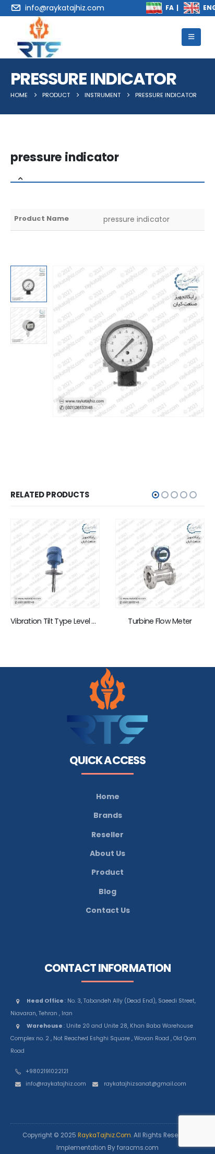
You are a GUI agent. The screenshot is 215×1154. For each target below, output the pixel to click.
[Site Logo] (39, 37)
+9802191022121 (47, 1071)
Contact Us (108, 910)
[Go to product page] (55, 563)
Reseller (107, 834)
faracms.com (138, 1148)
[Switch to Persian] (154, 8)
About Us (107, 853)
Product (107, 872)
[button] (65, 341)
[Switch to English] (192, 8)
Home (108, 796)
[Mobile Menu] (191, 37)
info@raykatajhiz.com (56, 1084)
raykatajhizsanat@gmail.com (145, 1084)
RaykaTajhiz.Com (104, 1135)
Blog (107, 891)
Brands (107, 815)
